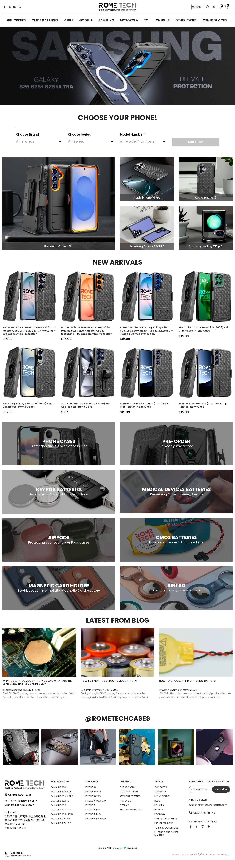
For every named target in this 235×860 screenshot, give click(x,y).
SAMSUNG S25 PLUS (61, 791)
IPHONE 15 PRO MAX (95, 818)
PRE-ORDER (126, 800)
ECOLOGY (159, 814)
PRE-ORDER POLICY (164, 823)
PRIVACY (159, 809)
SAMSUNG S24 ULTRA (62, 814)
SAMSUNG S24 (58, 805)
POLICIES (159, 805)
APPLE (68, 20)
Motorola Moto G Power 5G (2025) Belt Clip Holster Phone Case (204, 329)
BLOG (157, 800)
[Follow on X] (9, 7)
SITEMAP (124, 805)
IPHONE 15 (90, 805)
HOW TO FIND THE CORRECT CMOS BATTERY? (109, 681)
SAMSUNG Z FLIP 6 (60, 818)
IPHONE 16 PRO (93, 796)
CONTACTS (160, 787)
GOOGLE (86, 20)
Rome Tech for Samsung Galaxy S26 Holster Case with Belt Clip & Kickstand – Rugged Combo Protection (146, 331)
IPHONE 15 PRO (93, 814)
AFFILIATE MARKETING (131, 809)
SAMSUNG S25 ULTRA (62, 796)
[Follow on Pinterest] (20, 7)
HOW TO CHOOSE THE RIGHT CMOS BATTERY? (188, 681)
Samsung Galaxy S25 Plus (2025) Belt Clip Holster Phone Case (144, 405)
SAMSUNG (106, 20)
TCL (147, 20)
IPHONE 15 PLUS (93, 809)
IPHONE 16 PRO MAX (95, 800)
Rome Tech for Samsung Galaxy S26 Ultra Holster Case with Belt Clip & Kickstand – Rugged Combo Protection (29, 331)
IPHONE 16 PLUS (93, 791)
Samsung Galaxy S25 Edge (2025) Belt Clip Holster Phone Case (27, 405)
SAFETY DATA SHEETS (165, 818)
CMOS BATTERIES (45, 20)
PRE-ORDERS (16, 20)
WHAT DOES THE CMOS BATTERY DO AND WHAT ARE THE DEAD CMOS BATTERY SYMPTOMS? (37, 682)
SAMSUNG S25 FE (60, 800)
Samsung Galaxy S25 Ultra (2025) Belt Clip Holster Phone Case (86, 405)
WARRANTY (160, 791)
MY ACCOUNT (162, 796)
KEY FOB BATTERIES (130, 796)
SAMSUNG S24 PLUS (61, 809)
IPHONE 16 (90, 787)
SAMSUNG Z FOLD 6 (61, 823)
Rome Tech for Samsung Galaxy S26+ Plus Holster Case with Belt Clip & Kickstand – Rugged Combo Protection (86, 331)
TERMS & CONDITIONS (166, 827)
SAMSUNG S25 (58, 787)
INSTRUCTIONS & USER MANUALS (166, 834)
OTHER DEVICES (215, 20)
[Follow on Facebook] (4, 7)
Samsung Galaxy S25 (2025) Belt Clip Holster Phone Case (203, 405)
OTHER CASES (186, 20)
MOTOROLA (129, 20)
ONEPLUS (162, 20)
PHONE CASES (127, 787)
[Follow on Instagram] (14, 7)
